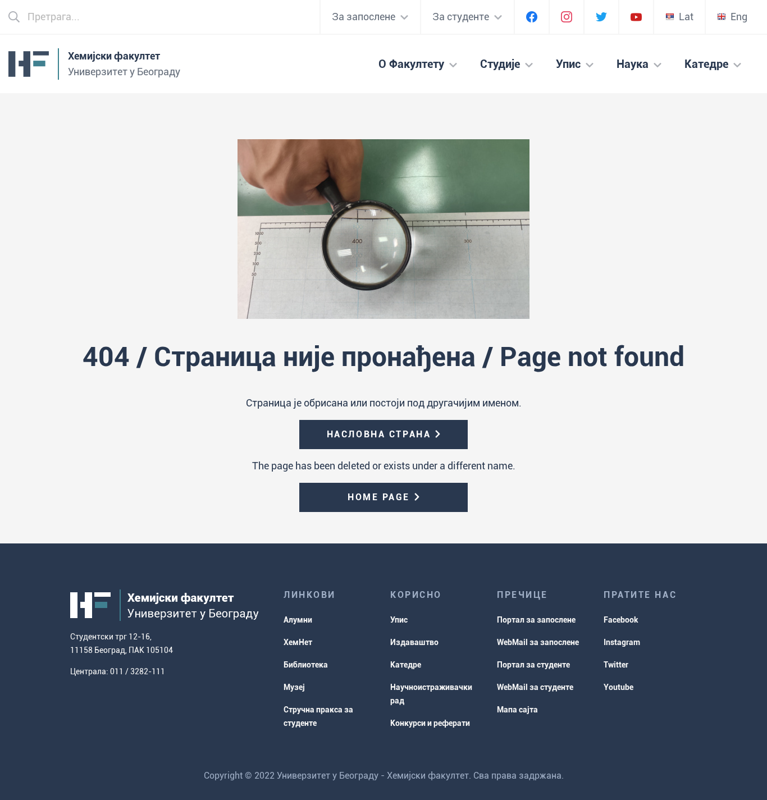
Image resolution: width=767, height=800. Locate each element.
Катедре (405, 664)
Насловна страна (379, 434)
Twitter (616, 664)
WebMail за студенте (535, 687)
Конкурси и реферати (430, 723)
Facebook (621, 619)
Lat (686, 16)
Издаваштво (414, 642)
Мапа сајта (517, 709)
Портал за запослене (536, 619)
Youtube (618, 687)
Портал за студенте (533, 664)
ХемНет (298, 642)
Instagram (622, 642)
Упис (399, 619)
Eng (739, 16)
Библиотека (306, 664)
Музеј (294, 687)
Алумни (298, 619)
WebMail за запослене (538, 642)
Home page (379, 497)
